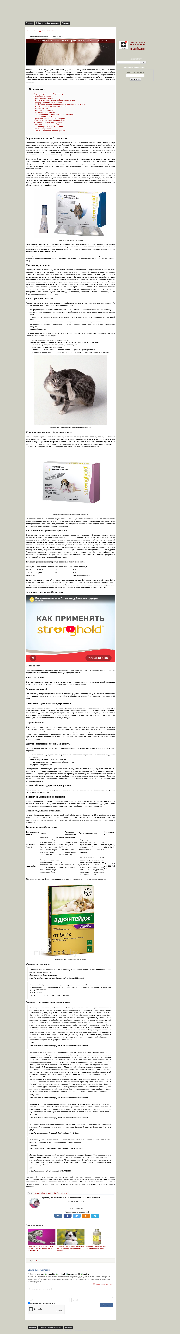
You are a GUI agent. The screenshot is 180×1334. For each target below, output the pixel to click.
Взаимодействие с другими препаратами (50, 120)
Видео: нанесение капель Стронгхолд (51, 106)
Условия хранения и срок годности (47, 123)
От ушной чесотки (43, 116)
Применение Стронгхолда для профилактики (54, 114)
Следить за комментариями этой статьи (42, 1303)
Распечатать (62, 1193)
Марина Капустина (43, 1193)
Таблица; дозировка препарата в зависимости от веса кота (60, 104)
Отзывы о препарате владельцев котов (49, 131)
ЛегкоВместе (117, 1330)
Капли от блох (42, 108)
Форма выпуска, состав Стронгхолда (48, 94)
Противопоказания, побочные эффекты (49, 118)
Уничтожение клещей (45, 112)
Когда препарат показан (43, 98)
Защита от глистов (44, 110)
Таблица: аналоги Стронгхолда (49, 127)
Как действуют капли (42, 96)
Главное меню (31, 31)
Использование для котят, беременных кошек (55, 100)
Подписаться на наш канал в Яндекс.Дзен (137, 45)
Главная (29, 23)
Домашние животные (47, 31)
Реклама (65, 23)
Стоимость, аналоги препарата (46, 125)
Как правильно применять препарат (48, 102)
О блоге (39, 23)
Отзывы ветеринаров (42, 129)
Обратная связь (52, 23)
